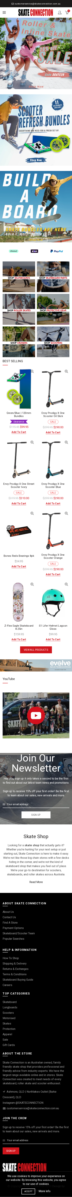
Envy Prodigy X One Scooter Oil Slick (53, 414)
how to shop (11, 958)
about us (8, 912)
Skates (7, 1023)
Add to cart (19, 432)
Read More (36, 882)
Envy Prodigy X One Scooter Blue (53, 485)
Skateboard (10, 1002)
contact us (9, 917)
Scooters (8, 1012)
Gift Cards (9, 1045)
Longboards (10, 1007)
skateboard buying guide (18, 979)
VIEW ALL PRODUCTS (36, 649)
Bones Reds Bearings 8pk (19, 555)
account (59, 12)
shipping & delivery (15, 963)
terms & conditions (15, 974)
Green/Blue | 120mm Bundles (19, 414)
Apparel (7, 1034)
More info (45, 1191)
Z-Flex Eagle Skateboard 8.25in (19, 627)
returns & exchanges (15, 969)
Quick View (32, 371)
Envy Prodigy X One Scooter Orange (53, 556)
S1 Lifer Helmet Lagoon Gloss (53, 627)
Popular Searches (13, 938)
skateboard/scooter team (19, 933)
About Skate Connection (23, 748)
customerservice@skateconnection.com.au (37, 3)
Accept (28, 1191)
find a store (10, 922)
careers (7, 985)
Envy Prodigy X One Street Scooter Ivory (18, 485)
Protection (9, 1029)
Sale (5, 1039)
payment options (13, 928)
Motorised (9, 1018)
